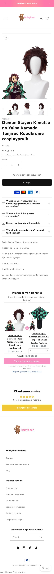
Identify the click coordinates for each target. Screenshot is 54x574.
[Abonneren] (41, 537)
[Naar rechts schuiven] (51, 109)
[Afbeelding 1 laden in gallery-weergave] (13, 108)
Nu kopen (27, 182)
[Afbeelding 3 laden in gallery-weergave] (41, 108)
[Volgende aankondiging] (49, 4)
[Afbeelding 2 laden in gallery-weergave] (27, 108)
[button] (5, 18)
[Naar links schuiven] (3, 109)
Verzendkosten (7, 155)
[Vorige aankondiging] (5, 4)
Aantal (4, 159)
